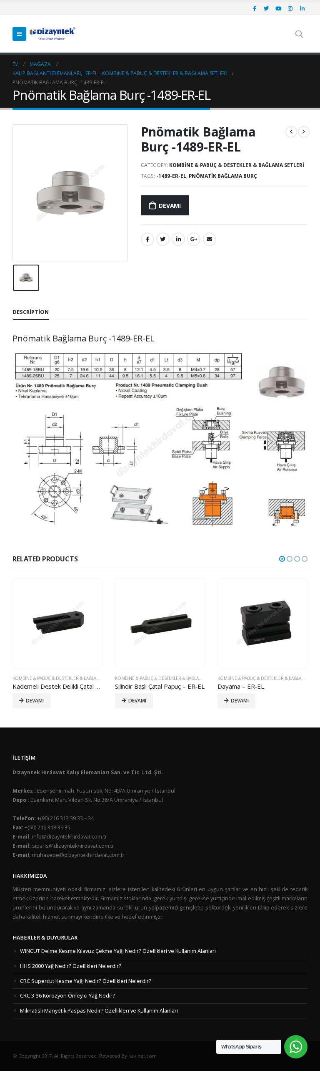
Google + (193, 239)
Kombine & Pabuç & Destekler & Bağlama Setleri (236, 165)
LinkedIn (178, 239)
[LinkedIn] (302, 8)
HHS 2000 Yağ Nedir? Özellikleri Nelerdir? (70, 966)
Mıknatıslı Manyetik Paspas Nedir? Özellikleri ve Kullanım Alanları (99, 1010)
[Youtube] (278, 8)
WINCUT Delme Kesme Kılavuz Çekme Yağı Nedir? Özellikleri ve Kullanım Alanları (118, 951)
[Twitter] (266, 8)
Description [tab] (30, 312)
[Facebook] (254, 8)
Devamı (170, 206)
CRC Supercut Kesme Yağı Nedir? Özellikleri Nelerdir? (85, 981)
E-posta (209, 239)
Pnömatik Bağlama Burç (223, 175)
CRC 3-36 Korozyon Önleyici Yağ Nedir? (67, 995)
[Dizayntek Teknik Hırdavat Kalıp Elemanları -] (52, 33)
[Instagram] (290, 8)
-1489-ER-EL (171, 175)
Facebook (147, 239)
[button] (282, 559)
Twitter (163, 239)
